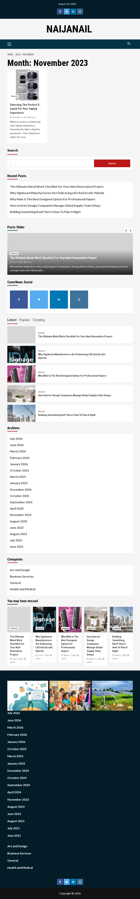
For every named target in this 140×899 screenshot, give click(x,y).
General (14, 96)
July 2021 (16, 540)
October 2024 (19, 496)
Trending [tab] (38, 320)
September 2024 (21, 502)
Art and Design (20, 570)
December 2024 (20, 489)
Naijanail (69, 29)
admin (33, 117)
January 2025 (19, 483)
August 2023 (18, 521)
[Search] (129, 43)
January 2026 (19, 464)
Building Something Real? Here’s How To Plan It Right (45, 212)
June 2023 (17, 527)
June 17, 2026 (43, 655)
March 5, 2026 (120, 655)
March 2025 (18, 477)
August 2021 (18, 534)
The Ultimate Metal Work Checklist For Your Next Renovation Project (57, 186)
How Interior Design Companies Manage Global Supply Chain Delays (55, 205)
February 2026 (19, 458)
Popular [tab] (24, 320)
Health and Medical (22, 589)
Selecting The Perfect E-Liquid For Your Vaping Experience (25, 109)
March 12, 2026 (95, 659)
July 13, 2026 (18, 262)
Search (12, 150)
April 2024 (17, 508)
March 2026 (18, 451)
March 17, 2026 (70, 655)
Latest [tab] (12, 320)
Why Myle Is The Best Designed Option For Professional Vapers (52, 199)
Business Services (22, 576)
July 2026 (16, 438)
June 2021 (17, 546)
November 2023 (20, 515)
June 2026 (17, 445)
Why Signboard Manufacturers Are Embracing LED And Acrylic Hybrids (57, 193)
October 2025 (19, 470)
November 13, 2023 (20, 117)
